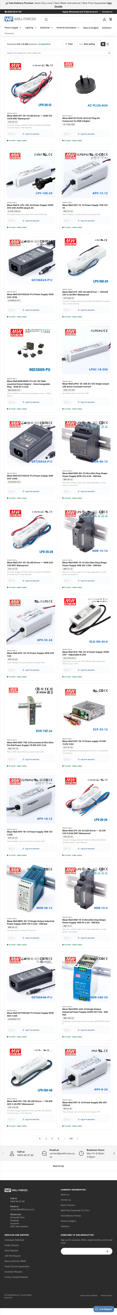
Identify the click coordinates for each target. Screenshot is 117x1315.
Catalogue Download (14, 1240)
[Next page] (77, 1139)
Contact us (107, 11)
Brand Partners (68, 1205)
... (65, 1138)
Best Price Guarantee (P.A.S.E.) (75, 1210)
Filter (70, 44)
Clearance (9, 33)
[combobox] (68, 19)
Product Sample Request (16, 1277)
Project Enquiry (12, 1245)
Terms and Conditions (88, 1295)
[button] (111, 19)
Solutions (106, 27)
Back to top (58, 1166)
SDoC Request (11, 1250)
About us (65, 1194)
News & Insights (91, 27)
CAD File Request (13, 1256)
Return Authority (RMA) (15, 1261)
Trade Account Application (17, 1266)
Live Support (105, 1309)
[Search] (109, 53)
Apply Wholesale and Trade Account (80, 11)
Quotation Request (13, 1271)
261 (71, 1138)
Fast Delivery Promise (71, 1215)
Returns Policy (106, 1295)
